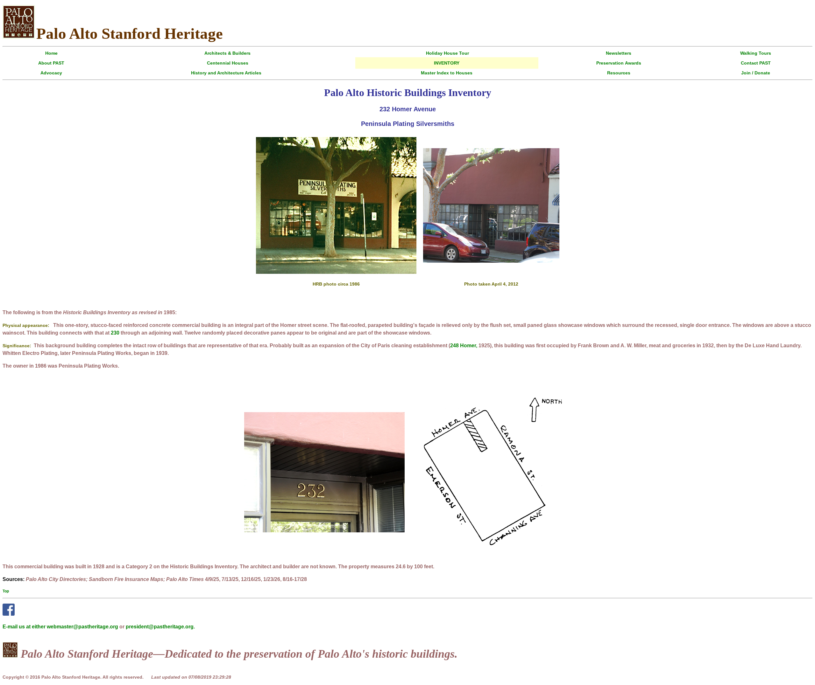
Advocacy (51, 72)
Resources (618, 72)
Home (51, 53)
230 (115, 333)
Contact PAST (756, 63)
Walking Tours (755, 53)
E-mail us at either (25, 626)
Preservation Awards (618, 63)
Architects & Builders (227, 53)
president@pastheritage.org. (160, 626)
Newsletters (618, 53)
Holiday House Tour (447, 53)
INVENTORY (446, 63)
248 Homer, (463, 345)
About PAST (51, 63)
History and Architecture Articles (226, 72)
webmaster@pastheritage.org (82, 626)
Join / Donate (755, 72)
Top (6, 591)
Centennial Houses (227, 63)
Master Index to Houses (446, 72)
